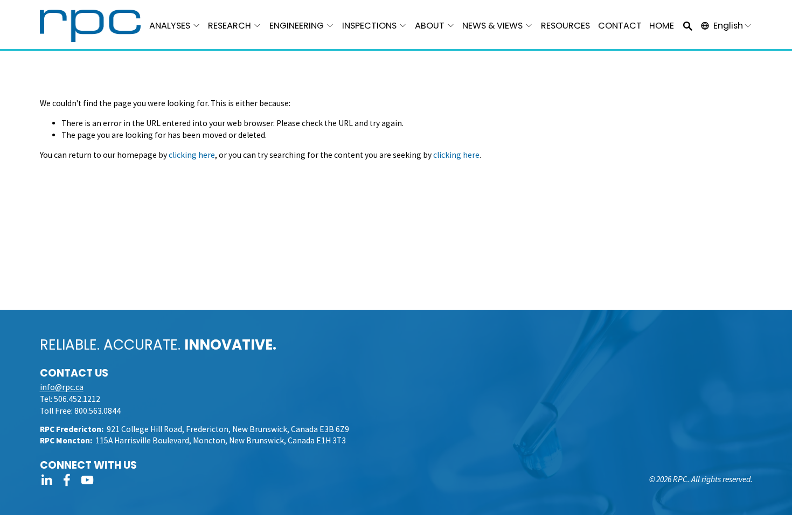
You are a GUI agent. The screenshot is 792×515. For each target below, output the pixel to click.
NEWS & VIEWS (492, 25)
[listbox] (727, 25)
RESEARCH (229, 25)
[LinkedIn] (46, 480)
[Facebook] (66, 480)
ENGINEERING (296, 25)
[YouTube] (87, 480)
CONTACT (620, 25)
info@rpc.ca (62, 387)
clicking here (192, 155)
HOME (661, 25)
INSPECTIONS (369, 25)
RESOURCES (565, 25)
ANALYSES (169, 25)
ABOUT (429, 25)
